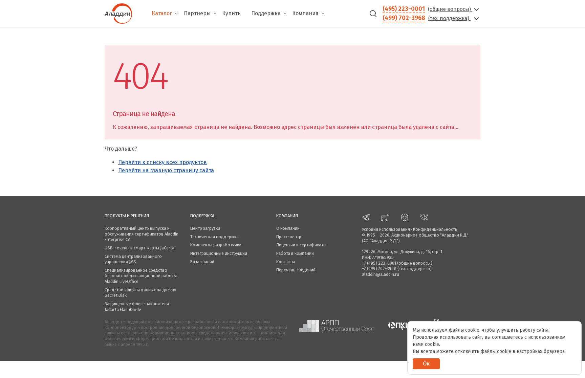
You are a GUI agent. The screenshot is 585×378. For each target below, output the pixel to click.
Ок (426, 363)
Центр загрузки (205, 228)
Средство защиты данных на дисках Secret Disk (140, 292)
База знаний (202, 261)
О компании (288, 228)
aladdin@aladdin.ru (380, 274)
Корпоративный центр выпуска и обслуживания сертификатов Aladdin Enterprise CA (141, 234)
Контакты (285, 261)
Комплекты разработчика (215, 244)
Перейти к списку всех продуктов (162, 162)
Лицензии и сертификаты (301, 244)
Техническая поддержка (214, 236)
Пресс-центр (288, 236)
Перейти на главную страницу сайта (166, 170)
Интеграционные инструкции (218, 253)
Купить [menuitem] (231, 13)
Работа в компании (295, 253)
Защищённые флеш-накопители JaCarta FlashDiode (137, 306)
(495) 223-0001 (404, 9)
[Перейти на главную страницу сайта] (118, 13)
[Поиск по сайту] (373, 13)
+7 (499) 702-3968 (379, 268)
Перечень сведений (296, 269)
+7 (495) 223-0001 (379, 263)
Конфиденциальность (435, 229)
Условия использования (386, 229)
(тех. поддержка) (449, 18)
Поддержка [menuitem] (266, 13)
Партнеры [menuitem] (197, 13)
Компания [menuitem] (305, 13)
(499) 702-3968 (404, 18)
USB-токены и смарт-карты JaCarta (139, 247)
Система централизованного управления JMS (133, 259)
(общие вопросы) (450, 9)
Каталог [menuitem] (162, 13)
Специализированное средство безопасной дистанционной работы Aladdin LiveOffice (141, 276)
